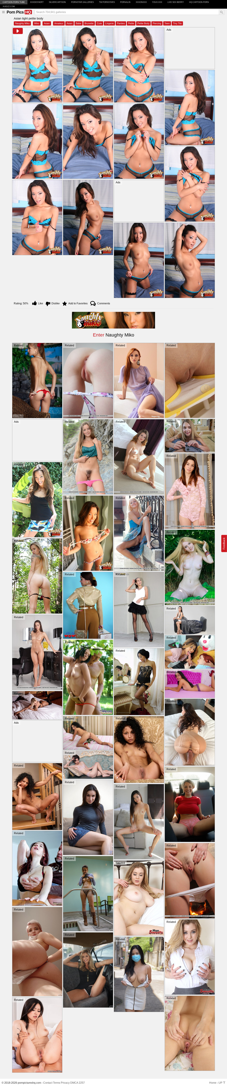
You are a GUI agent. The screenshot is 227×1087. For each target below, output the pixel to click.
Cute (99, 23)
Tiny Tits (177, 23)
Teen (167, 23)
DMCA (74, 1082)
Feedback (224, 544)
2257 (82, 1082)
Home (212, 1082)
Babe (78, 23)
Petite (131, 23)
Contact (47, 1082)
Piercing (157, 23)
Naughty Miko (22, 23)
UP (221, 1082)
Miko (36, 23)
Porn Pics (19, 12)
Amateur (58, 23)
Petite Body (143, 23)
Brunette (89, 23)
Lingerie (109, 23)
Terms (56, 1082)
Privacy (65, 1082)
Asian (47, 23)
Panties (121, 23)
